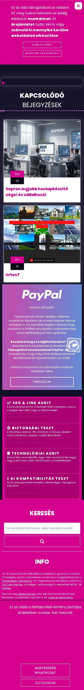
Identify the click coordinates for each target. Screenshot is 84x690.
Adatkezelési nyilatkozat (45, 670)
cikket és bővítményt (60, 597)
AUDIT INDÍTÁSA (21, 468)
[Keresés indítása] (42, 541)
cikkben (6, 588)
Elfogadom (45, 683)
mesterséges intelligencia (17, 581)
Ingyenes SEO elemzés (26, 417)
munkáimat (39, 18)
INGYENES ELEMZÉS (23, 493)
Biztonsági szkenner (26, 443)
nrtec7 (13, 274)
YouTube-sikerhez (12, 584)
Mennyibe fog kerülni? (42, 53)
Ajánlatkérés (42, 45)
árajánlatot (22, 24)
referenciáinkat (27, 594)
